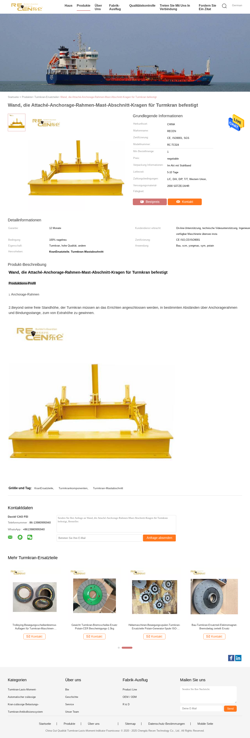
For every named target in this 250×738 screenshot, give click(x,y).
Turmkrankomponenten (73, 488)
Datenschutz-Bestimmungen (166, 723)
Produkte (83, 5)
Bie (67, 689)
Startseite (45, 723)
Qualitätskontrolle (142, 5)
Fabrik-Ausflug (115, 7)
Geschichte (71, 696)
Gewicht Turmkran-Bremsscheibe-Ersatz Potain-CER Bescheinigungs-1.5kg (94, 627)
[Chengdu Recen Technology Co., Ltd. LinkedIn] (238, 658)
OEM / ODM (130, 696)
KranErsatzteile (43, 488)
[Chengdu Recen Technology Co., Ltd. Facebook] (231, 658)
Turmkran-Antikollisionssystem (25, 711)
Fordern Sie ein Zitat (207, 7)
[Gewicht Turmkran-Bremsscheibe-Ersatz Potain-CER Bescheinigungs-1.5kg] (94, 593)
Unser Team (72, 711)
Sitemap (130, 723)
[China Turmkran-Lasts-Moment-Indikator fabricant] (27, 7)
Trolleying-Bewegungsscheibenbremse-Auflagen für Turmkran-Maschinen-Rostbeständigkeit (34, 627)
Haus (68, 5)
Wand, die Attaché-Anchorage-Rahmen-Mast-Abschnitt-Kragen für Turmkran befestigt (108, 97)
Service (69, 704)
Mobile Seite (205, 723)
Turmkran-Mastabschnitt (108, 488)
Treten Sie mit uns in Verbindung (175, 7)
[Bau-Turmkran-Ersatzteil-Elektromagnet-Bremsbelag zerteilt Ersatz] (214, 593)
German (237, 5)
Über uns (98, 7)
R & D (126, 704)
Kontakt (187, 202)
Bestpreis (152, 202)
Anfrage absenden (159, 537)
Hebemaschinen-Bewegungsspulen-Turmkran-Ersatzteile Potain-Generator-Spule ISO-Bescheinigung (154, 627)
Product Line (130, 689)
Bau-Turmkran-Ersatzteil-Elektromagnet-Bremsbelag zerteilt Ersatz (214, 627)
